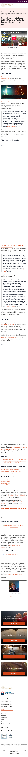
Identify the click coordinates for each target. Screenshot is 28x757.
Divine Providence (5, 481)
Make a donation (10, 495)
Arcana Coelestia (5, 480)
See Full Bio (13, 596)
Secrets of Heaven (5, 485)
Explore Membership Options (14, 656)
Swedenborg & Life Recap (10, 11)
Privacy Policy (12, 753)
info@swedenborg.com (7, 709)
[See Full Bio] (17, 596)
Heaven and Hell (5, 483)
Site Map (17, 753)
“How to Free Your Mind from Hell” (10, 469)
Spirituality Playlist (11, 471)
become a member (20, 495)
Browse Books (14, 640)
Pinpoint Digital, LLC (14, 751)
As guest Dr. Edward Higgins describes (11, 337)
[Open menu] (26, 5)
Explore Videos (14, 673)
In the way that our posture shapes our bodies (13, 101)
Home (2, 11)
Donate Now (14, 623)
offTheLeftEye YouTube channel (14, 574)
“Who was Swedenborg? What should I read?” (12, 473)
